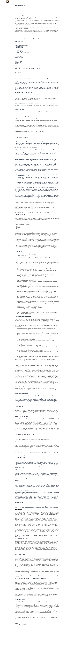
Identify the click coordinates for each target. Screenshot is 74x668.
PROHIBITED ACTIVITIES (31, 139)
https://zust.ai (25, 17)
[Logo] (7, 1)
